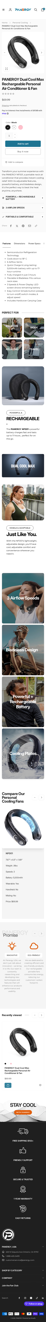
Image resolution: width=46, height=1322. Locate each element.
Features (7, 243)
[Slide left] (4, 52)
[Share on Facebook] (11, 226)
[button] (3, 9)
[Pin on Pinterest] (23, 226)
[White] (14, 127)
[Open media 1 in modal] (23, 52)
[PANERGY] (8, 1240)
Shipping (5, 105)
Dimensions (19, 243)
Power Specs (34, 243)
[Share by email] (29, 225)
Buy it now (23, 151)
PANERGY (19, 1318)
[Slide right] (41, 52)
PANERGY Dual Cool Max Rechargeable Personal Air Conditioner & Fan (17, 1071)
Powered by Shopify (29, 1318)
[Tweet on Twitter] (17, 226)
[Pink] (20, 127)
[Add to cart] (8, 1085)
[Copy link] (36, 226)
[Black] (7, 127)
